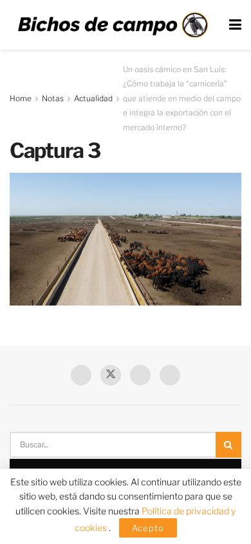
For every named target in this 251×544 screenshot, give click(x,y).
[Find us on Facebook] (81, 375)
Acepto (148, 528)
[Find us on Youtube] (140, 375)
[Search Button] (228, 445)
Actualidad (93, 98)
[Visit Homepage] (112, 25)
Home (21, 98)
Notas (53, 98)
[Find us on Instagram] (170, 375)
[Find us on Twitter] (110, 375)
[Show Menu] (235, 25)
